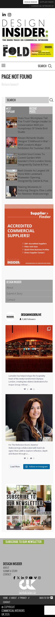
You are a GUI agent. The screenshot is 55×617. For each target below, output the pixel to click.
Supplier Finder (47, 2)
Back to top (44, 598)
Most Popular (10, 110)
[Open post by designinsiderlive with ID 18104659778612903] (29, 417)
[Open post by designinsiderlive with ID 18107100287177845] (29, 348)
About (10, 287)
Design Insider (30, 2)
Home (5, 598)
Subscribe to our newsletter (24, 542)
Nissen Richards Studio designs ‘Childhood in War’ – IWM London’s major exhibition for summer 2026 (34, 143)
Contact (11, 299)
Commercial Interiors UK (42, 6)
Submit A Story (14, 293)
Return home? (10, 84)
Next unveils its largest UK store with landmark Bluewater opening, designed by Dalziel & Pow (33, 176)
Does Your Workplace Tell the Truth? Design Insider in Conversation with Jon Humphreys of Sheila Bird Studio (34, 125)
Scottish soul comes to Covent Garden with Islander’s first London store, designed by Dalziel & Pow (34, 159)
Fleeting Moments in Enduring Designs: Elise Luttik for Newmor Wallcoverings (35, 190)
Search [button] (50, 66)
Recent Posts (33, 110)
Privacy (23, 598)
